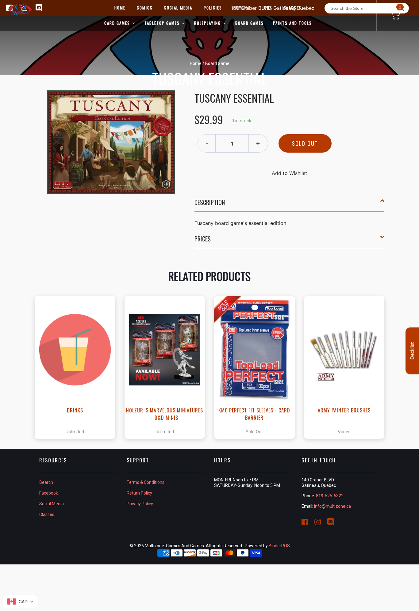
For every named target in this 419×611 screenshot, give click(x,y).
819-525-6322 (330, 495)
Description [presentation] (209, 202)
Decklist (412, 351)
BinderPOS (279, 545)
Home (196, 63)
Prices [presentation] (202, 238)
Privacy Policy (140, 503)
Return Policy (139, 493)
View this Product (77, 367)
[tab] (289, 205)
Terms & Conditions (145, 482)
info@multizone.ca (332, 506)
